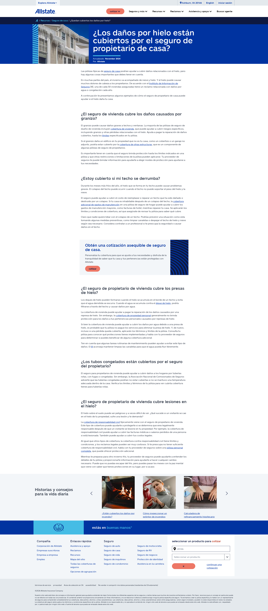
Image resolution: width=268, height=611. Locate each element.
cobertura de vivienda (122, 128)
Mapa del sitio (77, 559)
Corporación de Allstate (49, 546)
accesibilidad (91, 585)
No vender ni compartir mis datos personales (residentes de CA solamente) (128, 585)
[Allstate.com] (46, 11)
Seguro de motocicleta (149, 546)
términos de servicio (43, 585)
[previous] (91, 493)
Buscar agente (224, 11)
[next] (227, 493)
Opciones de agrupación (83, 571)
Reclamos (75, 550)
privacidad (57, 585)
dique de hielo (163, 303)
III (92, 346)
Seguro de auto (112, 546)
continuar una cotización (214, 566)
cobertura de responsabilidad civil (102, 422)
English (210, 2)
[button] (48, 3)
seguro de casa (112, 71)
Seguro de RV (144, 550)
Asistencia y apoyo (80, 546)
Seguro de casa (60, 20)
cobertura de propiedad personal (133, 315)
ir (183, 566)
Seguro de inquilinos (115, 559)
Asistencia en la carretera (150, 563)
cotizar (92, 268)
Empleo (41, 559)
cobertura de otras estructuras (136, 144)
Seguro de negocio (147, 554)
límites (105, 135)
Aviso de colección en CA (73, 585)
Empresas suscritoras (48, 550)
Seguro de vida (112, 554)
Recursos (45, 20)
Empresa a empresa (47, 554)
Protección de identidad (150, 559)
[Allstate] (37, 21)
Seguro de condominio (116, 563)
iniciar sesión (225, 2)
